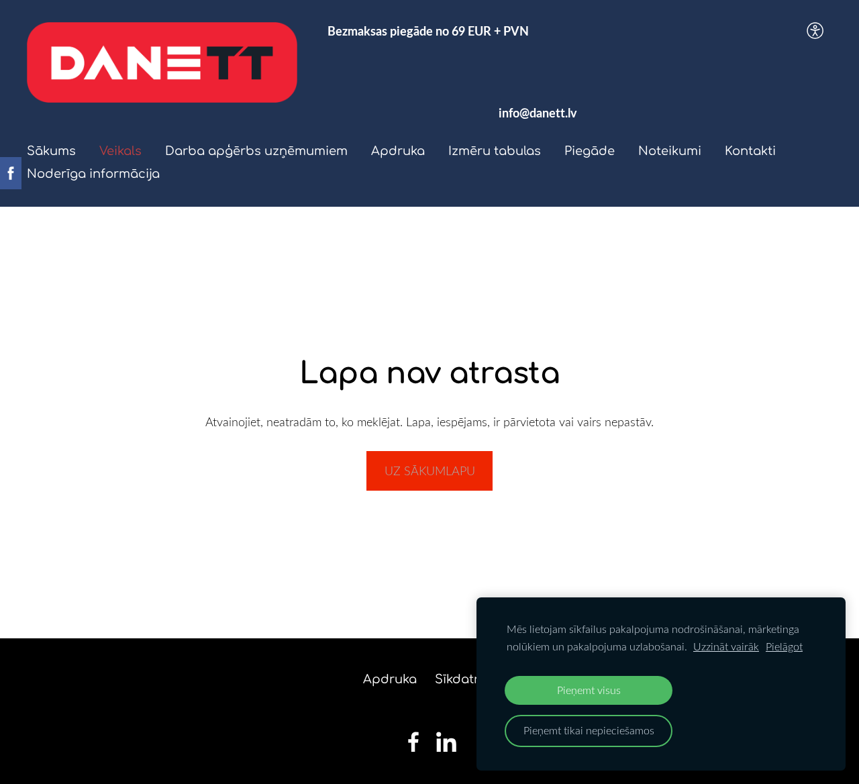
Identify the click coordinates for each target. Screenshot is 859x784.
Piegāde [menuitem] (589, 151)
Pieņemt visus (589, 690)
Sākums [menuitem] (51, 151)
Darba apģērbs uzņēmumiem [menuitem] (256, 151)
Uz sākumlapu (430, 470)
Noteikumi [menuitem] (669, 151)
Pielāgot (784, 646)
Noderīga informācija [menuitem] (93, 174)
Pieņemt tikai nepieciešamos (588, 730)
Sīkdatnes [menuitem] (465, 679)
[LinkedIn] (446, 742)
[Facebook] (413, 742)
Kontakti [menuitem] (750, 151)
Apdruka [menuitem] (398, 151)
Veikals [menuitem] (120, 151)
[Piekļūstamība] (815, 30)
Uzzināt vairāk (726, 646)
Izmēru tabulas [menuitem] (494, 151)
